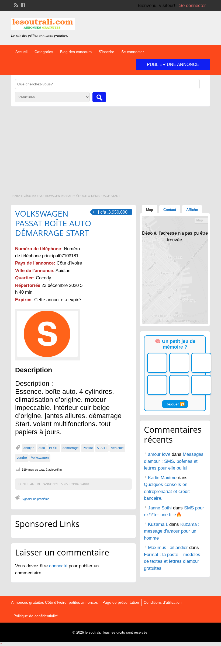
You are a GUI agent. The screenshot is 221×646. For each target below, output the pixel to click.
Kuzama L (158, 524)
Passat (88, 448)
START (102, 448)
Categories (43, 52)
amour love (159, 454)
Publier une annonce (173, 64)
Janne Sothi (160, 507)
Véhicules (29, 195)
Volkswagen (40, 458)
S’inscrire (106, 52)
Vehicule (117, 448)
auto (42, 448)
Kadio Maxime (162, 477)
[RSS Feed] (15, 4)
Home (16, 195)
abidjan (28, 448)
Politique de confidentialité (35, 616)
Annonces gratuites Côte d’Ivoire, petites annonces (54, 602)
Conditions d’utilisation (163, 602)
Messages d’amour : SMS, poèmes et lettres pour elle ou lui (173, 461)
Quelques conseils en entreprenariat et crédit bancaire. (167, 491)
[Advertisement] (110, 147)
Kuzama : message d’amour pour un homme (171, 531)
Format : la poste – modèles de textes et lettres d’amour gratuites (172, 561)
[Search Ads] (99, 97)
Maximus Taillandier (168, 547)
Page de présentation (120, 602)
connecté (59, 565)
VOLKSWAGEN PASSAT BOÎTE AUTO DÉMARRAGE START (53, 223)
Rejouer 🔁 (175, 404)
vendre (22, 458)
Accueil (21, 52)
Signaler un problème (35, 499)
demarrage (71, 448)
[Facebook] (22, 4)
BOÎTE (53, 448)
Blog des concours (76, 52)
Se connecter (192, 5)
